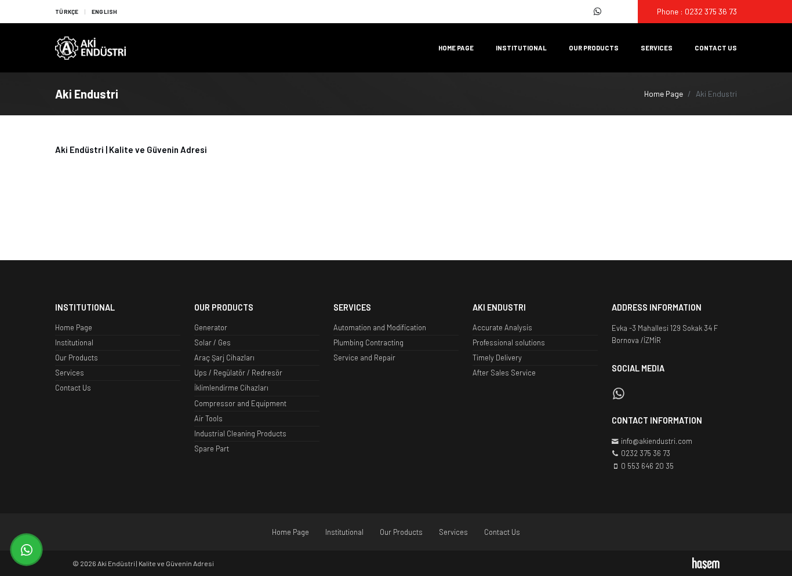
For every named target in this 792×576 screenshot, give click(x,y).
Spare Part (211, 448)
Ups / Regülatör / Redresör (238, 372)
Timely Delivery (497, 357)
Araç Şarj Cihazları (224, 357)
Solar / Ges (212, 342)
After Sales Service (504, 372)
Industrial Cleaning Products (240, 433)
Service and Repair (364, 357)
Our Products (594, 48)
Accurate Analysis (502, 327)
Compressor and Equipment (240, 403)
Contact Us (716, 48)
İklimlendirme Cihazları (231, 387)
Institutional (521, 48)
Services (657, 48)
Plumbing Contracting (368, 342)
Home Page (456, 48)
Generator (210, 327)
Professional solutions (509, 342)
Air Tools (208, 418)
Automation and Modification (379, 327)
